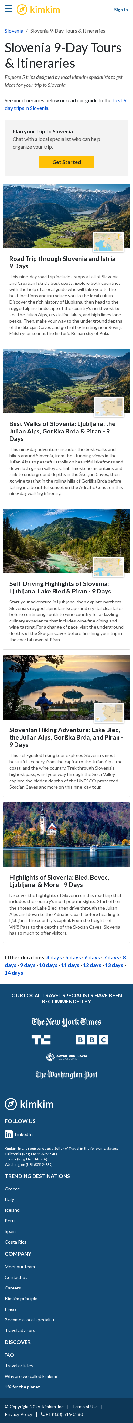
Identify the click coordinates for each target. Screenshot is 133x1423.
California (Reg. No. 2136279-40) (31, 1154)
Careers (13, 1287)
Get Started (66, 162)
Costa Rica (15, 1242)
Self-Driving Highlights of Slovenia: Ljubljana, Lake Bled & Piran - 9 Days (60, 587)
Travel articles (19, 1365)
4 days (54, 957)
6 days (92, 957)
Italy (9, 1199)
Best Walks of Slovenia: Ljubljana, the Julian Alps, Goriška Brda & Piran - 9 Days (62, 431)
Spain (10, 1231)
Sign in (121, 9)
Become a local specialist (30, 1319)
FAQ (9, 1355)
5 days (73, 957)
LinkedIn (24, 1134)
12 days (92, 965)
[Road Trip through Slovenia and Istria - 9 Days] (66, 216)
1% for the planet (22, 1386)
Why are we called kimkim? (31, 1376)
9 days (28, 965)
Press (10, 1309)
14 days (14, 973)
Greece (12, 1188)
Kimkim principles (22, 1298)
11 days (70, 965)
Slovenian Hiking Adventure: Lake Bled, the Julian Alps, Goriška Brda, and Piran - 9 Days (66, 737)
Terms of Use (84, 1406)
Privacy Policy (18, 1414)
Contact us (16, 1277)
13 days (114, 965)
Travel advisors (20, 1330)
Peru (10, 1220)
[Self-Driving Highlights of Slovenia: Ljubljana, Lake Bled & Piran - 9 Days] (66, 541)
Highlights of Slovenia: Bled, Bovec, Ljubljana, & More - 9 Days (59, 880)
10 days (48, 965)
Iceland (12, 1210)
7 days (111, 957)
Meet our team (20, 1266)
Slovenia (14, 30)
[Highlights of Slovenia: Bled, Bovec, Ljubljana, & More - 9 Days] (66, 834)
